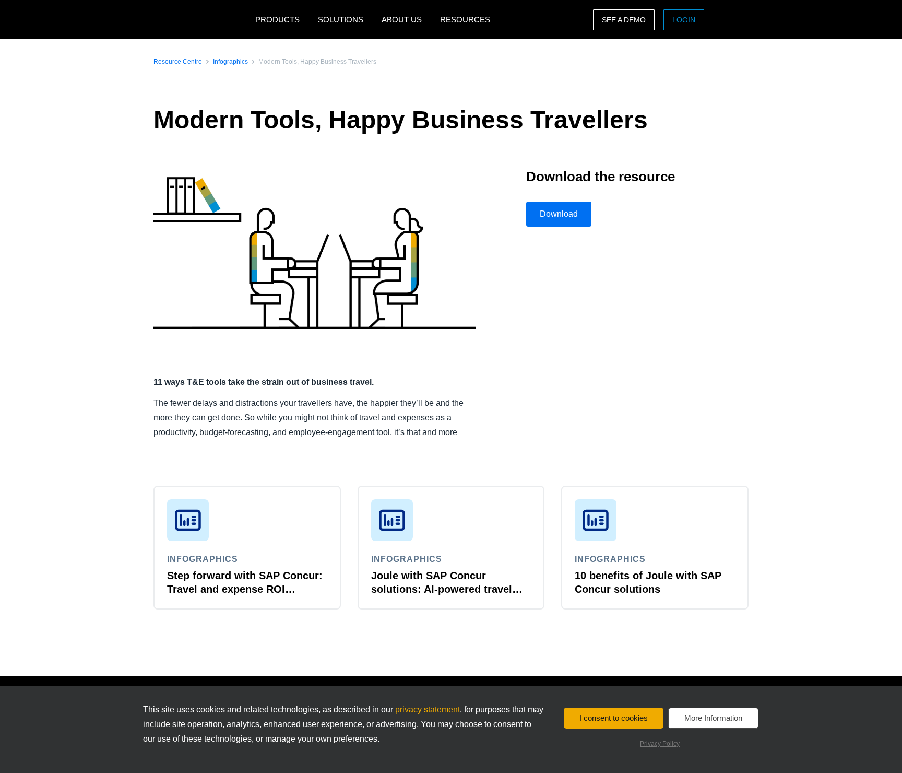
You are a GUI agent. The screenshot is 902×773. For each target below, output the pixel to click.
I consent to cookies (613, 717)
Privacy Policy (660, 743)
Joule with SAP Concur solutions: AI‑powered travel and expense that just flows (441, 589)
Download (559, 213)
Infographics (230, 61)
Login (683, 20)
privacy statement (427, 709)
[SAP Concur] (201, 19)
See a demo (624, 20)
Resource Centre (177, 61)
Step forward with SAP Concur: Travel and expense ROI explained (245, 589)
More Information (713, 717)
